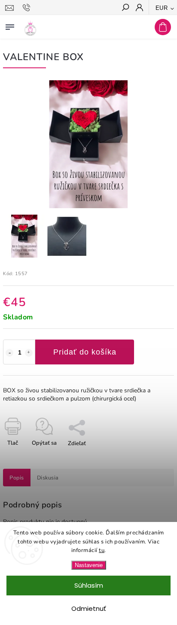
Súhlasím (88, 585)
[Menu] (9, 25)
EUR (162, 8)
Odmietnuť (88, 608)
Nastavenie (89, 565)
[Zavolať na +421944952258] (27, 7)
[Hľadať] (125, 8)
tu (101, 550)
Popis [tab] (16, 477)
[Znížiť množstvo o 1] (9, 353)
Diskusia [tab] (48, 477)
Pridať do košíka (84, 352)
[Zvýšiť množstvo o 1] (29, 353)
